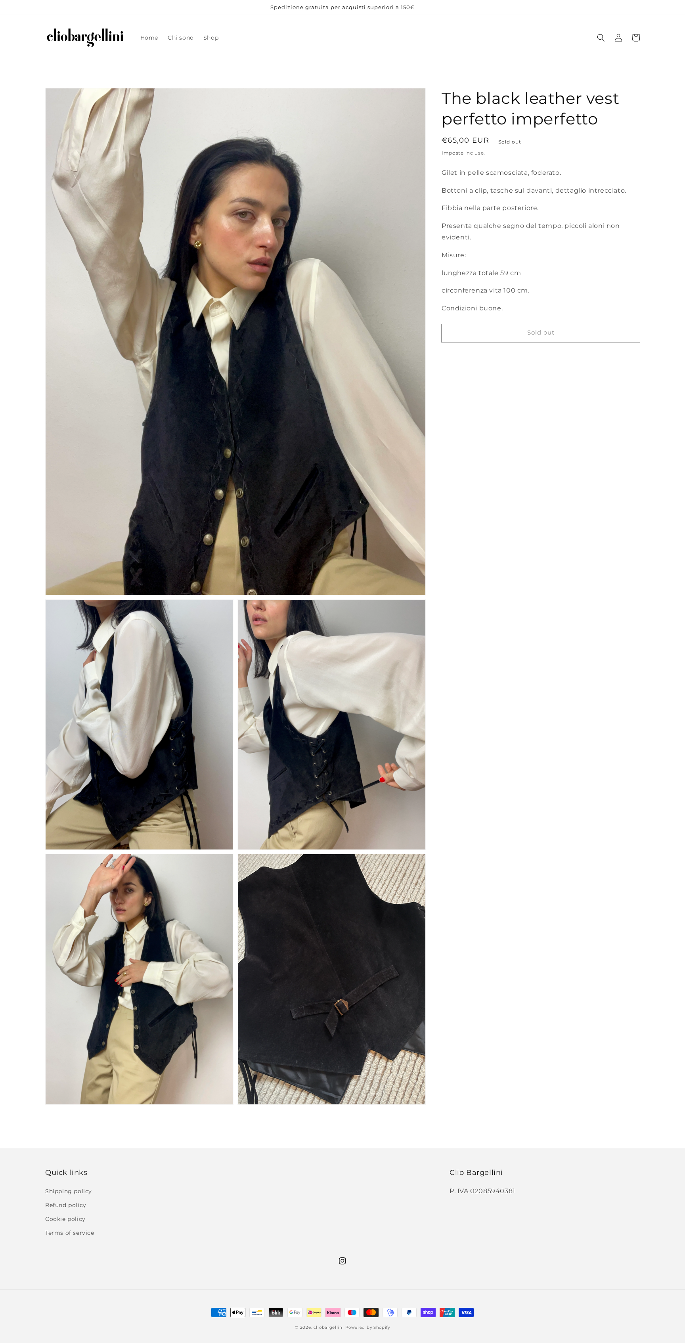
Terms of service (69, 1232)
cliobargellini (329, 1327)
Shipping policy (68, 1191)
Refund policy (65, 1205)
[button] (601, 37)
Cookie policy (65, 1218)
